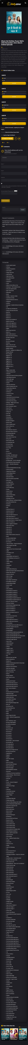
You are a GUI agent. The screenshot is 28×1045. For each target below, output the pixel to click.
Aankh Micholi (9, 274)
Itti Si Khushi (8, 541)
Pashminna (8, 784)
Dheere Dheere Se (10, 426)
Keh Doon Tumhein (10, 603)
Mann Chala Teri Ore (10, 677)
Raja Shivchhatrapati (10, 814)
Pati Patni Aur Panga (10, 785)
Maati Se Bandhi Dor (10, 659)
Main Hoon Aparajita (10, 668)
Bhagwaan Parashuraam (11, 346)
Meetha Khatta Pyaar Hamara (12, 691)
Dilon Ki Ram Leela (10, 440)
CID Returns (8, 391)
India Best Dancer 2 (10, 509)
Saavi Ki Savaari (9, 834)
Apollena (8, 303)
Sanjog (7, 845)
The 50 (7, 934)
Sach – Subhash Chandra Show (12, 838)
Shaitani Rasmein (9, 867)
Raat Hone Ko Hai (9, 807)
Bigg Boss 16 (9, 357)
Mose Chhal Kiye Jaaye (11, 720)
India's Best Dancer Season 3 (12, 518)
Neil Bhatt (12, 135)
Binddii (7, 368)
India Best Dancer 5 (10, 511)
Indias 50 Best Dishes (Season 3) (13, 534)
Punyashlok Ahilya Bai (10, 798)
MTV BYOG (8, 726)
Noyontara (8, 771)
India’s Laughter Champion (11, 523)
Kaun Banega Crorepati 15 (11, 590)
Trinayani (8, 955)
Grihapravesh (9, 485)
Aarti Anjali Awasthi (10, 278)
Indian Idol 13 (9, 527)
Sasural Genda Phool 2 (11, 850)
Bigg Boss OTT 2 (9, 364)
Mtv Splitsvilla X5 (9, 746)
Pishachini (8, 789)
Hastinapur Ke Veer (10, 498)
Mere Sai (8, 704)
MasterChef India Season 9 (12, 686)
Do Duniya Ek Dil (9, 446)
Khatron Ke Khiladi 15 (10, 610)
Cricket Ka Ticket (9, 393)
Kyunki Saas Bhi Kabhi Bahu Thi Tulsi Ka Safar (15, 635)
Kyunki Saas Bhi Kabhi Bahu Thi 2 (13, 634)
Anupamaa (8, 301)
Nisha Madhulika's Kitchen (11, 769)
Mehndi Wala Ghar (10, 697)
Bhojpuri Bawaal (9, 352)
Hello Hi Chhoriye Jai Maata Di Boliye (14, 500)
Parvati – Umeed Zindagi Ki (12, 782)
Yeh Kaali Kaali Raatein (11, 1004)
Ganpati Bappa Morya (10, 473)
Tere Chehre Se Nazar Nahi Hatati (13, 926)
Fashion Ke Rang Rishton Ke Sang (13, 467)
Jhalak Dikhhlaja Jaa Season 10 (12, 558)
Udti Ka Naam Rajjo (10, 975)
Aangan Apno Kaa (10, 272)
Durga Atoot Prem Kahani (11, 456)
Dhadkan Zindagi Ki (10, 420)
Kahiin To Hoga (9, 576)
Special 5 (8, 896)
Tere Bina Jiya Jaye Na (11, 925)
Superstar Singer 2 (10, 906)
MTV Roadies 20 (9, 742)
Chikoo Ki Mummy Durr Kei (11, 386)
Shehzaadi (8, 878)
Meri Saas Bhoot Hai (10, 708)
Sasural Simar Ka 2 (10, 852)
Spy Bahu (8, 897)
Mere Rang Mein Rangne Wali (12, 702)
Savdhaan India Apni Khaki (11, 860)
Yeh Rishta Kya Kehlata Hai (11, 1006)
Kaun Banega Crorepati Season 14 (13, 599)
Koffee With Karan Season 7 (12, 619)
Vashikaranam (9, 982)
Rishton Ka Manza (10, 822)
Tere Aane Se (9, 923)
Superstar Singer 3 (10, 908)
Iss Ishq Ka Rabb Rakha (11, 538)
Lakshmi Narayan (9, 643)
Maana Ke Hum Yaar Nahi (11, 657)
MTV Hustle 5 (9, 737)
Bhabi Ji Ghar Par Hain (10, 344)
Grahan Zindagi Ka (10, 484)
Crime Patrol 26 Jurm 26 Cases (12, 397)
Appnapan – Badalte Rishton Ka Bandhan (14, 305)
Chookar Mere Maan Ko (11, 388)
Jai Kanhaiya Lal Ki (10, 552)
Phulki (7, 787)
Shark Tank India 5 (10, 872)
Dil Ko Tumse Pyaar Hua (11, 437)
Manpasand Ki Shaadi (10, 681)
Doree (7, 449)
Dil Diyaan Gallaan (10, 435)
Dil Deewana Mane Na (10, 433)
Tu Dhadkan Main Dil (10, 957)
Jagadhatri (8, 547)
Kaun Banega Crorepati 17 (11, 594)
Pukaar (7, 796)
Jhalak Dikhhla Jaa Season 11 (12, 556)
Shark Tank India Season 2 (11, 874)
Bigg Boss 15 (9, 355)
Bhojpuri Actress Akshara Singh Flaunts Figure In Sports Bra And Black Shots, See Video (13, 224)
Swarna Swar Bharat (10, 912)
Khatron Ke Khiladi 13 (10, 606)
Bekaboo (8, 343)
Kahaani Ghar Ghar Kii (10, 572)
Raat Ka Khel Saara (10, 809)
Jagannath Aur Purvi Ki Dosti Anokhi (13, 549)
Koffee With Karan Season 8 (12, 621)
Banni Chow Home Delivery (12, 335)
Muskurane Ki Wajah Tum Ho (12, 749)
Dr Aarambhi (8, 453)
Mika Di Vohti (9, 709)
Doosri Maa (8, 447)
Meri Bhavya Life (9, 706)
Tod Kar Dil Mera (9, 953)
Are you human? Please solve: (7, 191)
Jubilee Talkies (9, 561)
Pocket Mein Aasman (10, 791)
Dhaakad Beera (9, 419)
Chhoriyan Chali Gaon (10, 384)
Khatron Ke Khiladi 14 (10, 608)
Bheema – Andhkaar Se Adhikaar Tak (14, 350)
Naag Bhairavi (9, 753)
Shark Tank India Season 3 (11, 876)
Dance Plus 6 (9, 408)
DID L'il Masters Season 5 (11, 429)
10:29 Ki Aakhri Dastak (11, 265)
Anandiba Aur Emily (10, 297)
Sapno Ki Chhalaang (10, 847)
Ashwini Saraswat (9, 127)
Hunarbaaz (8, 503)
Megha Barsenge (9, 693)
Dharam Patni (9, 422)
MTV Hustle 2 (9, 731)
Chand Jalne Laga (10, 379)
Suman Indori (9, 903)
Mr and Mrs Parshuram (11, 724)
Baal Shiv (8, 312)
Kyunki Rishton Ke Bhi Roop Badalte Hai (14, 632)
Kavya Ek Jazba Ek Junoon (11, 601)
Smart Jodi (8, 894)
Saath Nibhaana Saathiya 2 (11, 831)
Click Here (14, 83)
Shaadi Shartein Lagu (10, 865)
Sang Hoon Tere (9, 843)
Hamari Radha (9, 493)
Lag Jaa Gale (9, 641)
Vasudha (8, 984)
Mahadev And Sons (10, 664)
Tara (7, 916)
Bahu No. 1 (8, 332)
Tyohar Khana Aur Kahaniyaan (12, 970)
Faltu (7, 466)
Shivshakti (8, 885)
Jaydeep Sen (17, 127)
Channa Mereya (9, 381)
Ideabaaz (8, 505)
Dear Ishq (8, 413)
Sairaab (7, 840)
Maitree (8, 673)
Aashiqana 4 (8, 281)
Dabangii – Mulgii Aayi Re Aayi (12, 402)
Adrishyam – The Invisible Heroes (13, 287)
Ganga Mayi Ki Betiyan (11, 471)
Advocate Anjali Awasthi (11, 288)
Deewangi (8, 415)
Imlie (7, 507)
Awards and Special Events (12, 310)
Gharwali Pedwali (9, 476)
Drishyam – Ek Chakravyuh (11, 455)
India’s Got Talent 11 (10, 522)
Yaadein (8, 995)
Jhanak (7, 559)
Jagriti (7, 550)
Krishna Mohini (9, 623)
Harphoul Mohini (9, 496)
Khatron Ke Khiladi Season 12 (12, 612)
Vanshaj (7, 981)
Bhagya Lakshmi (9, 348)
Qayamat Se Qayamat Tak (11, 805)
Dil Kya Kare (8, 438)
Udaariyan (8, 972)
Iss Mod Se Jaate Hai (10, 540)
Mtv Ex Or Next (9, 729)
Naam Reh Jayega (10, 758)
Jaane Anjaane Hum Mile (11, 545)
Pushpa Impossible (10, 800)
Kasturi (7, 587)
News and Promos (10, 766)
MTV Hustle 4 (9, 735)
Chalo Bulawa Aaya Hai (11, 377)
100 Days (8, 267)
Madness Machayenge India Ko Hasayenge (15, 663)
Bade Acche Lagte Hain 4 (11, 326)
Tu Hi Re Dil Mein (9, 959)
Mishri (7, 711)
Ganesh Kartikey (9, 469)
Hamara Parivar (9, 491)
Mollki (7, 719)
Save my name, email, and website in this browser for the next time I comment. (14, 186)
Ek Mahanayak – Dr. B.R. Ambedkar (13, 460)
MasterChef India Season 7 (12, 682)
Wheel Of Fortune (10, 991)
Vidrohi (7, 988)
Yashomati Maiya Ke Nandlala (12, 997)
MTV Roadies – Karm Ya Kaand (12, 740)
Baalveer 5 (8, 317)
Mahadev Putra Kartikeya (11, 666)
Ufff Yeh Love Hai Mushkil (11, 977)
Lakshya (8, 646)
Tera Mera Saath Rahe (11, 919)
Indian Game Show (10, 525)
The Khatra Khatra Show (11, 948)
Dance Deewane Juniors (11, 406)
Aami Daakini (9, 270)
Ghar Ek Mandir (9, 475)
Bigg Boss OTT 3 (9, 366)
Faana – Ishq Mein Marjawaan (12, 464)
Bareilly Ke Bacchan (10, 337)
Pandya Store (9, 776)
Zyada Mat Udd (9, 1019)
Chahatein (8, 373)
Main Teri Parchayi (10, 672)
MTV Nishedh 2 (9, 738)
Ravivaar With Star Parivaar (12, 818)
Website (3, 177)
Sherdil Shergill (9, 879)
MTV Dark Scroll (9, 728)
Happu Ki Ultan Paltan (10, 494)
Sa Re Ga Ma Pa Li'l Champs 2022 (13, 829)
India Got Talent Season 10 (12, 514)
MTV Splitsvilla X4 (9, 744)
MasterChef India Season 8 (12, 684)
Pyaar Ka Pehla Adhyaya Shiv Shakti (13, 802)
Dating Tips (8, 411)
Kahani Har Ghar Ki (10, 574)
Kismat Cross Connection (11, 616)
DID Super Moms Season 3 (11, 431)
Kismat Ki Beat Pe (10, 617)
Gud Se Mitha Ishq (10, 487)
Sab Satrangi (9, 836)
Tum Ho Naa (8, 961)
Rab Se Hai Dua (9, 811)
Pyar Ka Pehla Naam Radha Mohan (13, 803)
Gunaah (7, 489)
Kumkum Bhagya (9, 628)
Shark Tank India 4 (10, 870)
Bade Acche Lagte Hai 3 (11, 325)
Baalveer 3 (8, 314)
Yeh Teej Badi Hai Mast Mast (12, 1008)
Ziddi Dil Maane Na (10, 1015)
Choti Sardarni (9, 390)
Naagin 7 (8, 756)
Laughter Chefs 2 (9, 650)
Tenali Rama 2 (9, 917)
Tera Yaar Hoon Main (10, 921)
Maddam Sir (8, 661)
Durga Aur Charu (9, 458)
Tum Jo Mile (8, 963)
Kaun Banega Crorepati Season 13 (13, 597)
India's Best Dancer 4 (10, 516)
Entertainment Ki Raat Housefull (13, 462)
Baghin (7, 328)
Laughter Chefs (9, 648)
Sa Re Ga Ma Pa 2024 (10, 827)
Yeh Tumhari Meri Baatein (11, 1010)
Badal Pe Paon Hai (10, 321)
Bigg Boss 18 (9, 361)
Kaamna (8, 567)
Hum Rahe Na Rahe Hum (11, 502)
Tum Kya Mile (9, 964)
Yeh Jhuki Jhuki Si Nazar (11, 1002)
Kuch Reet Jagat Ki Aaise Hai (12, 626)
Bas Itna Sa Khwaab (10, 341)
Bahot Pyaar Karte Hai (11, 330)
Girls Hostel (8, 480)
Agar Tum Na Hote (10, 290)
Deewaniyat (8, 417)
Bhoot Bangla (9, 353)
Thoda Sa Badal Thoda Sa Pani (12, 950)
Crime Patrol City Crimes (11, 400)
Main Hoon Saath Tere (10, 670)
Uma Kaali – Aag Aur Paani (11, 979)
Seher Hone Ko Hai (10, 861)
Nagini (7, 760)
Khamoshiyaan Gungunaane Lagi (13, 605)
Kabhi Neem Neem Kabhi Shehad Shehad (15, 570)
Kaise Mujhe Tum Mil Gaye (11, 579)
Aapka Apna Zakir (10, 276)
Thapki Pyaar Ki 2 (9, 932)
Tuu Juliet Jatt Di (9, 968)
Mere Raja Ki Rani (9, 700)
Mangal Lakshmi (9, 675)
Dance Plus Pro (9, 409)
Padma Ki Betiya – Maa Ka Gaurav (13, 775)
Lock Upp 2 (8, 653)
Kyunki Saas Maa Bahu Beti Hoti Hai (13, 637)
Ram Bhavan (8, 816)
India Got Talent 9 (10, 512)
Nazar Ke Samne (9, 762)
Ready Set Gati (9, 820)
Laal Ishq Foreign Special (11, 639)
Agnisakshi (8, 292)
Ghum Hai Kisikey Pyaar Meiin (12, 132)
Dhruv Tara (8, 428)
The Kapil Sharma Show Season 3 (13, 944)
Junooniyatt (8, 565)
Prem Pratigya (9, 794)
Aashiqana (8, 279)
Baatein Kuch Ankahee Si (11, 319)
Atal (7, 306)
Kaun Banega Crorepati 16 (11, 592)
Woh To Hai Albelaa (10, 993)
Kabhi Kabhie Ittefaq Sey (11, 569)
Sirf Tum (8, 892)
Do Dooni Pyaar (9, 444)
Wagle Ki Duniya (9, 990)
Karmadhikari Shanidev (11, 581)
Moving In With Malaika (11, 722)
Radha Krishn (9, 813)
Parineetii (8, 778)
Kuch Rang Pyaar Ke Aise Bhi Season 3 (14, 625)
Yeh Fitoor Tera (9, 999)
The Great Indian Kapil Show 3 (12, 941)
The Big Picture (9, 935)
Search (3, 207)
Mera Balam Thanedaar (11, 699)
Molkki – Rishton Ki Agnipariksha (13, 717)
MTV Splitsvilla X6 (9, 747)
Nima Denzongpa (9, 767)
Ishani (7, 536)
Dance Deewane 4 (10, 404)
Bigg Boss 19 (9, 362)
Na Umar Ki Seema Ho (10, 751)
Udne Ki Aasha (9, 973)
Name (2, 164)
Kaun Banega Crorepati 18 (11, 596)
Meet (7, 690)
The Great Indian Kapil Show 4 (12, 943)
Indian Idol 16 (9, 532)
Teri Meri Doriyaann (10, 930)
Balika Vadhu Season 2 (11, 334)
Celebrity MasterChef (10, 372)
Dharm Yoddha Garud (10, 424)
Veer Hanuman (9, 986)
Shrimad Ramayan (10, 887)
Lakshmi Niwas (9, 644)
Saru (7, 849)
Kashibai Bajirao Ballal (10, 583)
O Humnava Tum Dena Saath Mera (13, 773)
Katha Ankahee (9, 588)
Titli (7, 952)
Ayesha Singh (7, 135)
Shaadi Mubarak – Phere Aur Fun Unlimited (15, 863)
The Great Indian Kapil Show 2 (12, 939)
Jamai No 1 (8, 554)
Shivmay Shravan (9, 883)
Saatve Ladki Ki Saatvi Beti (12, 832)
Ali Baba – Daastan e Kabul (11, 296)
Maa (7, 655)
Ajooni (7, 294)
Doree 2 (8, 451)
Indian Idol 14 (9, 529)
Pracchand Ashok (10, 793)
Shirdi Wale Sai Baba (10, 881)
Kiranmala (8, 614)
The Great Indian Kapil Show (12, 937)
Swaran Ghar (9, 910)
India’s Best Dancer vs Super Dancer (14, 520)
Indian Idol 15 (9, 531)
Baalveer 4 (8, 316)
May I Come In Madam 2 (11, 688)
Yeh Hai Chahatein (10, 1000)
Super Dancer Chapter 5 (11, 905)
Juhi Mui (8, 563)
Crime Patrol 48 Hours (10, 399)
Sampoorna (8, 841)
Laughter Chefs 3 (9, 652)
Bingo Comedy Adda (10, 370)
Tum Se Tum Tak (9, 966)
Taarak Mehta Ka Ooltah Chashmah (13, 914)
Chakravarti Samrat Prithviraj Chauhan (14, 375)
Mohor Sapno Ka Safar (11, 715)
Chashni (8, 382)
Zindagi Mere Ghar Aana (11, 1017)
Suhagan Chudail (9, 901)
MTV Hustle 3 (9, 733)
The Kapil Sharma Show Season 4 (13, 946)
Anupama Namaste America (12, 299)
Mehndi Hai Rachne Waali (11, 695)
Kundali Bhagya (9, 630)
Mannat (7, 679)
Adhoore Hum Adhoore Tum (12, 285)
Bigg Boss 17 (9, 359)
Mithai (7, 713)
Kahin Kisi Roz (9, 578)
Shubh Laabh (9, 888)
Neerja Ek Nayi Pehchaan (11, 764)
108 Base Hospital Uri (10, 269)
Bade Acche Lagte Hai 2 (11, 323)
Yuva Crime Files (9, 1011)
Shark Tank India (9, 869)
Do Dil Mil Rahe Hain (10, 442)
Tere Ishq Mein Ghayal (11, 928)
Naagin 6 (8, 755)
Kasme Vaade (9, 585)
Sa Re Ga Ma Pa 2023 (10, 825)
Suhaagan (8, 899)
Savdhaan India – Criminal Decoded (13, 858)
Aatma (7, 283)
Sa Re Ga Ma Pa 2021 (10, 823)
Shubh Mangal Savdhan (11, 890)
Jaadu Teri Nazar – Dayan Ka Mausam (14, 543)
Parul (7, 780)
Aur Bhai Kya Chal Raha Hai (11, 308)
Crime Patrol (8, 395)
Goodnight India (9, 482)
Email (2, 170)
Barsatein (8, 339)
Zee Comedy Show (10, 1013)
